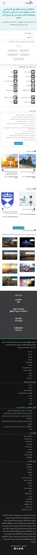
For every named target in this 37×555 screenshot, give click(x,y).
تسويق (30, 373)
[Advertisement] (18, 549)
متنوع (30, 491)
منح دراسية (29, 464)
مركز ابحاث (29, 444)
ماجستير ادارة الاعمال (26, 509)
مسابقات (29, 483)
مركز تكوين (29, 452)
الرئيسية (30, 352)
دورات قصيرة (28, 507)
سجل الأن (29, 378)
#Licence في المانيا (24, 50)
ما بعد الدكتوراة (28, 504)
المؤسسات (33, 433)
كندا (31, 401)
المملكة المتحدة (28, 390)
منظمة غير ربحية (28, 436)
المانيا (30, 388)
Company (29, 457)
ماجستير (30, 470)
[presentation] (3, 170)
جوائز (31, 486)
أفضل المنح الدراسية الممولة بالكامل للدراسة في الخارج (18, 413)
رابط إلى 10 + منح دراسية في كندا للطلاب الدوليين (19, 411)
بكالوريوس (29, 467)
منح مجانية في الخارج (30, 382)
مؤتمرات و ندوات (27, 480)
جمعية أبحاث (28, 447)
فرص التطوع (28, 501)
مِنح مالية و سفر (28, 488)
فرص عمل (29, 499)
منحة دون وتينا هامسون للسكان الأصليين (28, 209)
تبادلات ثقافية (28, 494)
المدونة (30, 357)
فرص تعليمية (32, 461)
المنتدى (30, 360)
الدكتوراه (30, 472)
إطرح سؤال (29, 362)
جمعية (30, 449)
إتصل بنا (30, 365)
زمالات (30, 475)
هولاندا (30, 404)
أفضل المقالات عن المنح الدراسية (26, 407)
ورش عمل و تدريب (27, 478)
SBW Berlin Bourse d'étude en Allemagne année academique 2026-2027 (10, 173)
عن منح (30, 354)
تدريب (30, 496)
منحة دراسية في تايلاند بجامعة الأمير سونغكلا (28, 172)
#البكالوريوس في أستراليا (19, 59)
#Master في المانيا (25, 55)
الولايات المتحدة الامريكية (25, 393)
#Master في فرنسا (13, 50)
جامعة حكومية (28, 439)
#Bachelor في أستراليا (13, 55)
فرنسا (30, 398)
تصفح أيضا (18, 143)
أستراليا (30, 385)
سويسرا (30, 396)
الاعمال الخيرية (28, 455)
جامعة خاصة (28, 441)
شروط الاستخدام (28, 370)
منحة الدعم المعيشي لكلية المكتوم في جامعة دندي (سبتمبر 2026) (10, 212)
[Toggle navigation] (4, 3)
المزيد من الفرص (18, 228)
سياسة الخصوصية (27, 368)
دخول (30, 376)
